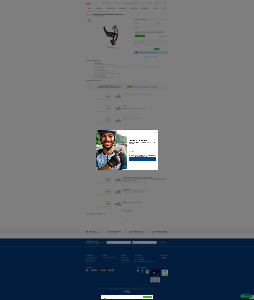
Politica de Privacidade (148, 155)
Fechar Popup (156, 132)
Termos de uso (140, 155)
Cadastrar (142, 158)
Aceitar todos (147, 296)
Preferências (138, 296)
